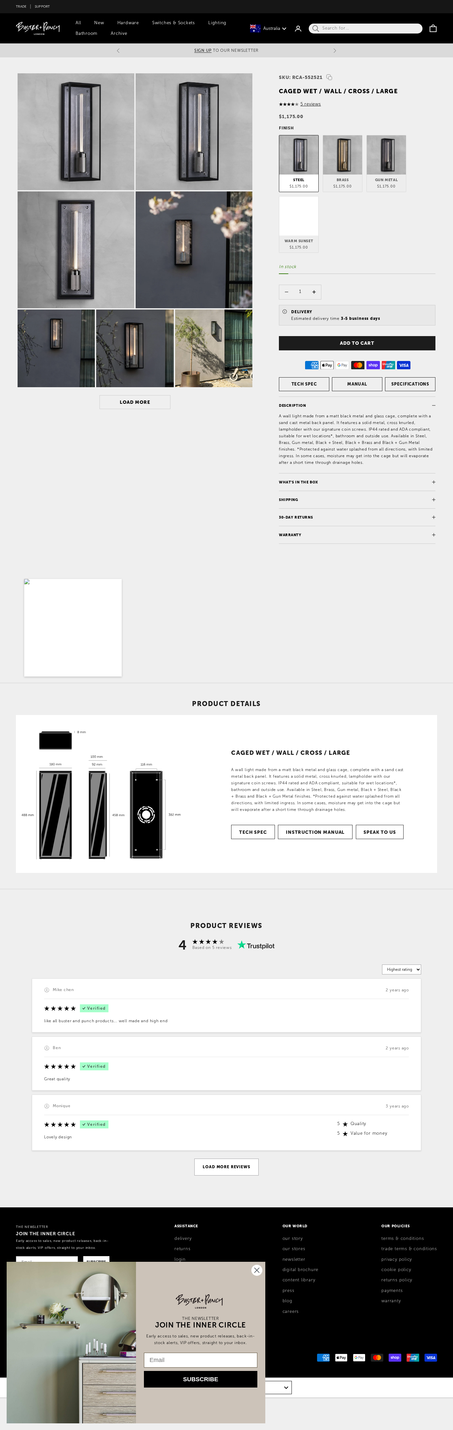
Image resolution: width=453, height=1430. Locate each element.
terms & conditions (402, 1238)
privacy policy (396, 1259)
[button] (73, 628)
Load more (135, 402)
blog (287, 1301)
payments (392, 1290)
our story (293, 1238)
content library (299, 1280)
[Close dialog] (257, 1270)
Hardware (128, 23)
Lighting (217, 23)
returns (182, 1249)
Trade (21, 6)
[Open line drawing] (100, 794)
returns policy (396, 1280)
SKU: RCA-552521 (301, 77)
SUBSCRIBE (200, 1379)
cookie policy (396, 1269)
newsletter (294, 1259)
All (78, 23)
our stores (294, 1249)
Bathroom (86, 33)
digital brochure (300, 1269)
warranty (391, 1301)
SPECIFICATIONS (410, 384)
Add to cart (357, 343)
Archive (119, 33)
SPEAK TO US (379, 832)
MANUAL (357, 384)
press (288, 1290)
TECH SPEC (304, 384)
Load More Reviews (226, 1167)
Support (42, 6)
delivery (182, 1238)
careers (291, 1311)
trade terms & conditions (409, 1249)
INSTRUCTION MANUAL (315, 832)
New (99, 23)
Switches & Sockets (173, 23)
